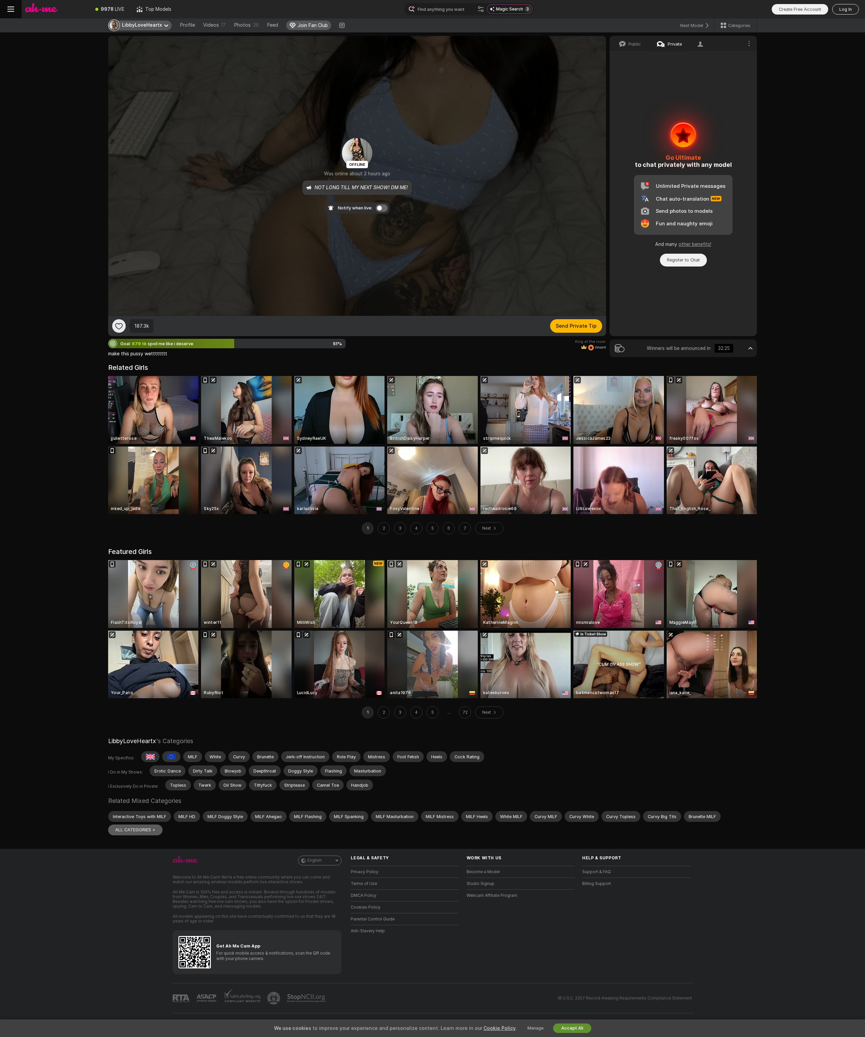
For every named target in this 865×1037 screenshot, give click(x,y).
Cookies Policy (365, 907)
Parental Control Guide (373, 919)
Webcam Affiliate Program (492, 895)
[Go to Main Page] (55, 9)
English (314, 860)
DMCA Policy (363, 895)
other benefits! (694, 244)
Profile (187, 25)
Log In (845, 9)
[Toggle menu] (11, 9)
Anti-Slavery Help (368, 931)
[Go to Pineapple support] (274, 998)
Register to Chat (683, 259)
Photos (246, 25)
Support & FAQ (596, 871)
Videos (214, 25)
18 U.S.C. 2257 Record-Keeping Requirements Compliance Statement (624, 998)
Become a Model (483, 871)
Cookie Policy (499, 1028)
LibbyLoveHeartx (132, 740)
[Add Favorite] (119, 326)
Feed (272, 25)
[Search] (481, 9)
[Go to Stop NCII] (307, 998)
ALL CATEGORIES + (135, 829)
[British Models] (150, 756)
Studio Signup (480, 883)
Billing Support (596, 883)
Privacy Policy (364, 871)
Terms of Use (364, 883)
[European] (171, 756)
